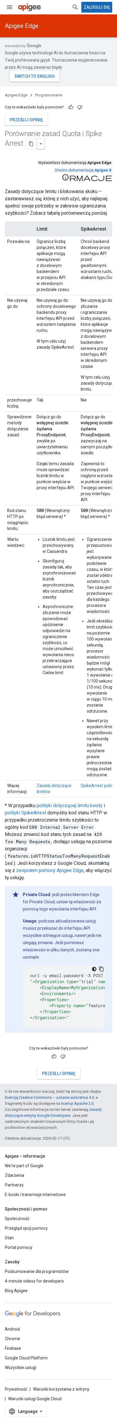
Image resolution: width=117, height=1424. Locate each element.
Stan (9, 1237)
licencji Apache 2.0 (77, 1103)
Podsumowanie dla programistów (37, 1271)
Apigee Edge (21, 25)
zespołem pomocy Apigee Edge (50, 870)
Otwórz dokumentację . (83, 170)
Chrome (12, 1338)
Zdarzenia (14, 1175)
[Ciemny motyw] (94, 969)
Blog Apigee (16, 1290)
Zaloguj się (97, 7)
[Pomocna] (70, 107)
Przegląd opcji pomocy (26, 1228)
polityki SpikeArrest (25, 813)
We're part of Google (24, 1165)
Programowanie (48, 95)
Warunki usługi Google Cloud (35, 1398)
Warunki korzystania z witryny (61, 1389)
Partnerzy (14, 1185)
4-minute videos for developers (34, 1281)
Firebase (13, 1348)
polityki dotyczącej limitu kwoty (70, 805)
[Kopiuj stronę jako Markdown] (31, 144)
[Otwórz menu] (10, 7)
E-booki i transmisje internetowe (35, 1194)
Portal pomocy (18, 1247)
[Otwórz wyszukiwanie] (75, 7)
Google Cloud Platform (26, 1358)
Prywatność (16, 1389)
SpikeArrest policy (98, 785)
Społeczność (17, 1218)
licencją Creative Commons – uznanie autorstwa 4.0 (49, 1097)
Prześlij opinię (26, 119)
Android (12, 1329)
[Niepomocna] (79, 107)
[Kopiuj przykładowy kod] (101, 969)
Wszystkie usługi (20, 1367)
